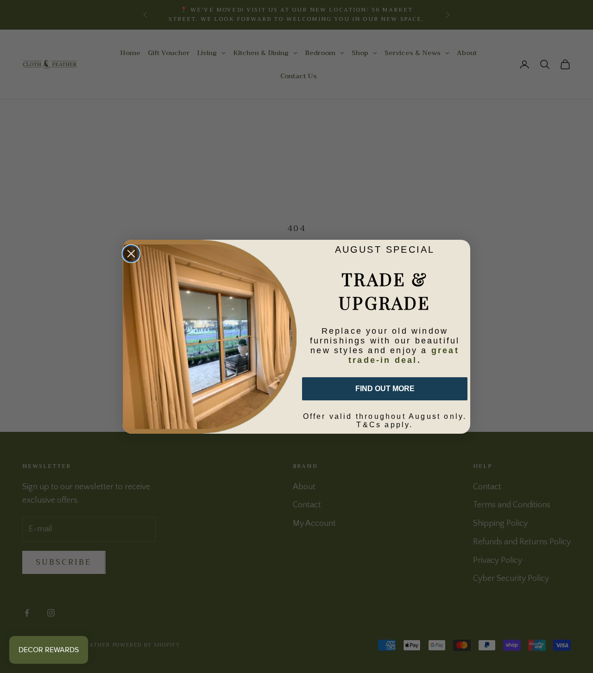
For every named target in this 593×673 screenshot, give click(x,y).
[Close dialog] (131, 253)
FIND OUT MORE (385, 389)
